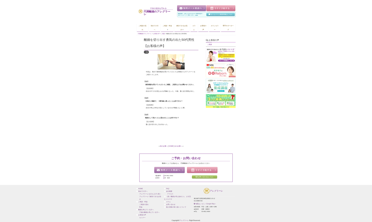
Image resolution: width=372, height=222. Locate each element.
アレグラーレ (216, 191)
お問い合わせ (170, 204)
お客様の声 (203, 27)
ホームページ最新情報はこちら (221, 14)
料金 (140, 207)
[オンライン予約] (202, 170)
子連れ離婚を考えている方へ (149, 212)
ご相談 (146, 52)
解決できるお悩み (182, 27)
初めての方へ (154, 27)
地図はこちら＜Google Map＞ (205, 204)
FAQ (167, 188)
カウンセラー (215, 27)
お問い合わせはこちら (205, 177)
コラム (193, 27)
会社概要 (169, 191)
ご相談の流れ (142, 27)
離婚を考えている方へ (146, 209)
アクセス (170, 194)
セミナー (142, 217)
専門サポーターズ (228, 27)
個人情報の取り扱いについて (176, 207)
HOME (171, 146)
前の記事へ (164, 146)
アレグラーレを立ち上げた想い (150, 194)
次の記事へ (178, 146)
